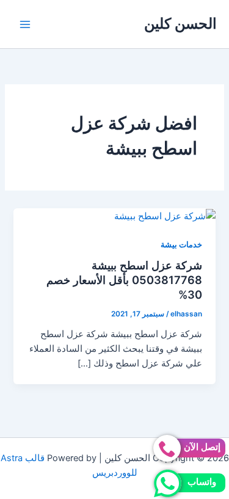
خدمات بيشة (181, 244)
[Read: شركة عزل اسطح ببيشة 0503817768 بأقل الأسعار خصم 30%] (165, 215)
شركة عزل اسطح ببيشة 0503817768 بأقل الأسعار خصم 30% (124, 279)
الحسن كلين (180, 23)
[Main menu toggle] (25, 24)
